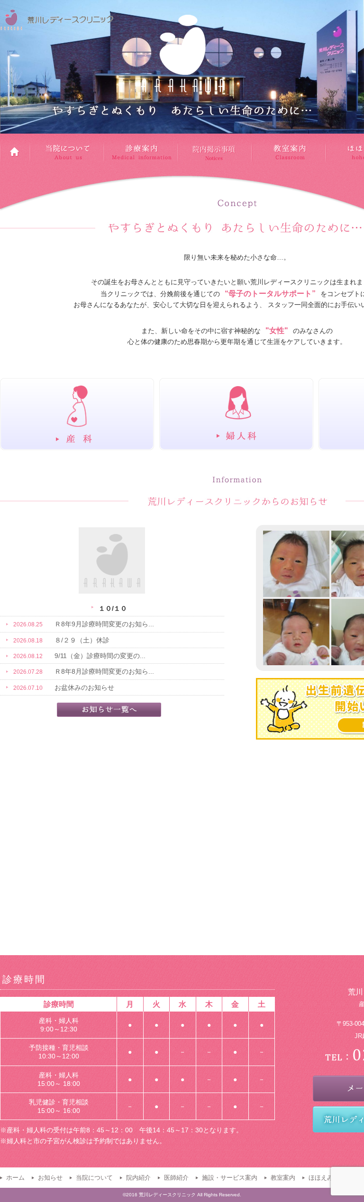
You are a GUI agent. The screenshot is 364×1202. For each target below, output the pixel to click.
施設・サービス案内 (229, 1177)
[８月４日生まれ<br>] (296, 632)
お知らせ (50, 1177)
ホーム (15, 1177)
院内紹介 (138, 1177)
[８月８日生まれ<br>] (296, 564)
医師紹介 (176, 1177)
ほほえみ (321, 1177)
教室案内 (283, 1177)
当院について (94, 1177)
